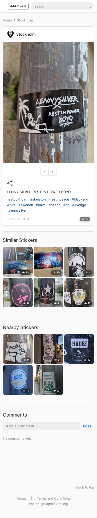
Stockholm (25, 20)
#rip (66, 205)
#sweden (25, 205)
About (21, 498)
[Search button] (89, 6)
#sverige (79, 205)
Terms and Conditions (53, 498)
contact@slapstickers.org (48, 504)
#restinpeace (58, 199)
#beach (54, 205)
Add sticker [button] (18, 6)
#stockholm (17, 199)
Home (7, 20)
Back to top (85, 487)
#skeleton (38, 199)
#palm (41, 205)
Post (87, 426)
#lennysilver (17, 210)
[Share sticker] (9, 183)
